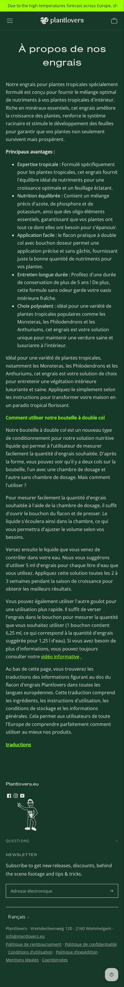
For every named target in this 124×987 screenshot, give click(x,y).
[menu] (10, 20)
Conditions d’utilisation (30, 952)
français (16, 917)
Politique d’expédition (77, 952)
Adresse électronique (32, 884)
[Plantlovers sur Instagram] (16, 796)
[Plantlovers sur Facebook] (9, 796)
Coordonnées (55, 960)
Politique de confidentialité (91, 944)
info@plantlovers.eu (25, 936)
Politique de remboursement (33, 944)
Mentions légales (22, 960)
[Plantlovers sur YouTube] (22, 796)
